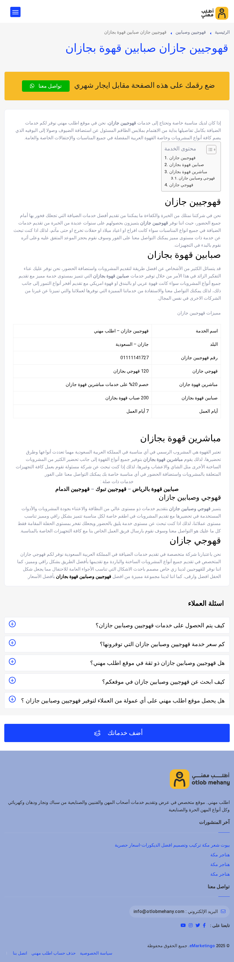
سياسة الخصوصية (96, 953)
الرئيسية (222, 32)
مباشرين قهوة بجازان (188, 171)
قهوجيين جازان (182, 157)
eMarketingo (202, 945)
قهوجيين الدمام (72, 489)
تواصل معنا (49, 86)
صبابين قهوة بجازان (186, 164)
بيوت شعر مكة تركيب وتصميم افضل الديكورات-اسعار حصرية (172, 845)
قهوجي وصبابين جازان (197, 178)
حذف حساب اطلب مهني (53, 953)
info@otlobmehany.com (159, 911)
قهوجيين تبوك (111, 489)
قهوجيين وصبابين (190, 32)
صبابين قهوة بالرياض (155, 489)
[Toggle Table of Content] (208, 149)
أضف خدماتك (124, 732)
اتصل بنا (20, 953)
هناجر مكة (220, 854)
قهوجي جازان (181, 184)
